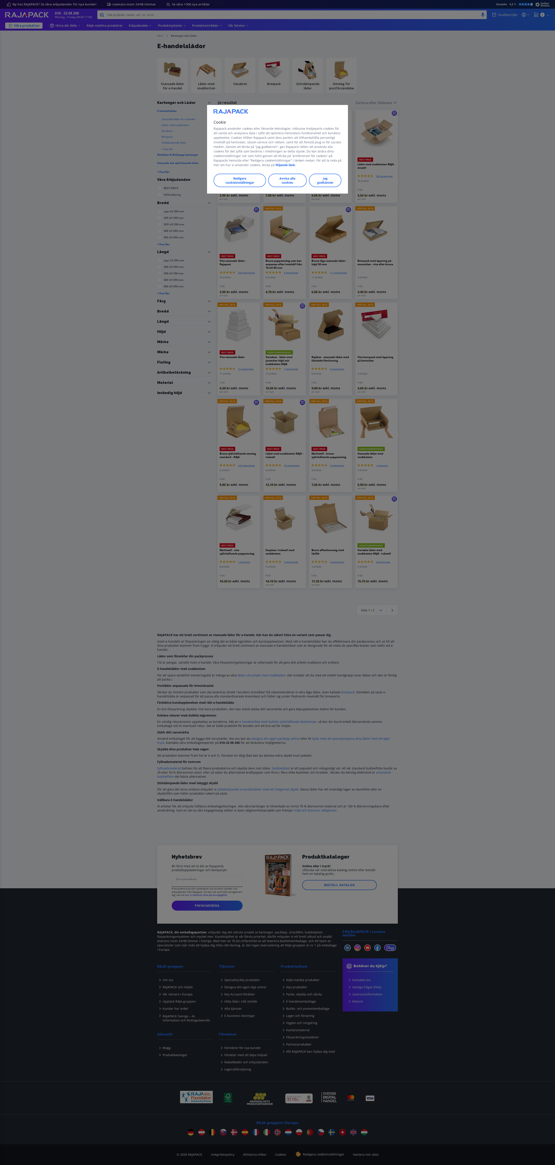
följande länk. (286, 165)
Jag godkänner (325, 180)
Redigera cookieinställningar (239, 180)
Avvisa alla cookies (287, 180)
